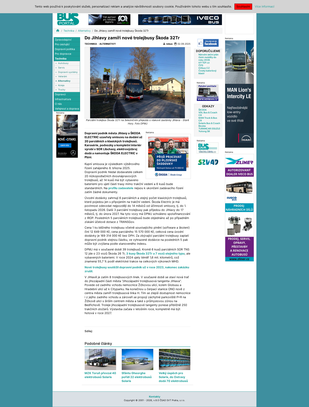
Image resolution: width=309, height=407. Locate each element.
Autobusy (63, 63)
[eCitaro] (67, 136)
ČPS (200, 65)
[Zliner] (239, 207)
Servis (61, 67)
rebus (168, 43)
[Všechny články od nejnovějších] (208, 148)
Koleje (61, 85)
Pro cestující (62, 44)
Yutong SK (204, 131)
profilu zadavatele (120, 188)
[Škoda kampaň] (168, 156)
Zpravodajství (63, 39)
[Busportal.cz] (68, 18)
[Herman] (208, 92)
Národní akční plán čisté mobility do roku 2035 (208, 57)
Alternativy (84, 30)
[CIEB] (239, 24)
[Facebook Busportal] (208, 43)
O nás (58, 103)
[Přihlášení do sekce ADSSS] (208, 162)
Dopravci (60, 94)
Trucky (61, 89)
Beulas (202, 126)
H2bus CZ (204, 68)
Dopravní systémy (68, 72)
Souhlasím (243, 6)
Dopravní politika (65, 49)
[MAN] (239, 93)
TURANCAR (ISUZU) (209, 128)
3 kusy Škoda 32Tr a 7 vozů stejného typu (155, 253)
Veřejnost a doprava (67, 108)
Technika (68, 30)
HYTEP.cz (204, 62)
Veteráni (62, 76)
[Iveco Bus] (180, 19)
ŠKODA (202, 109)
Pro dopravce (63, 53)
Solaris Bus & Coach (209, 123)
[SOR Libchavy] (109, 19)
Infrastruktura (63, 99)
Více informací (264, 6)
